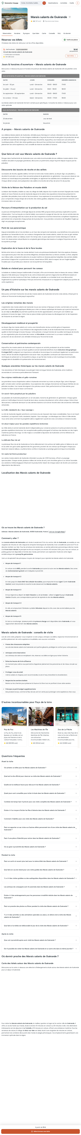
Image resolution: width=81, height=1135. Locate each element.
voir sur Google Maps (57, 532)
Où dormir (67, 33)
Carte (44, 33)
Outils (72, 3)
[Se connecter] (77, 3)
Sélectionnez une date (42, 1131)
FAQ (59, 33)
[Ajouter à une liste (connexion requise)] (69, 17)
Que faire (35, 33)
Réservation (7, 33)
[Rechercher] (44, 3)
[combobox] (31, 3)
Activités (63, 3)
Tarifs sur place (72, 40)
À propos (26, 33)
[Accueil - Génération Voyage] (10, 3)
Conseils (52, 33)
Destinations (53, 3)
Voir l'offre (70, 56)
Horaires (17, 33)
